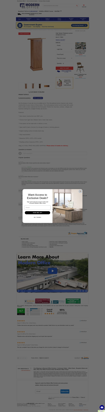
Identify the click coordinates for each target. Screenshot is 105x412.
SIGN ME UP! (37, 212)
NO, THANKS (37, 217)
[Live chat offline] (102, 407)
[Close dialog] (80, 191)
